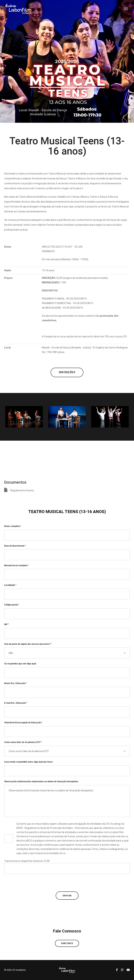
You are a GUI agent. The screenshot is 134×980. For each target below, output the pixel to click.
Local (7, 347)
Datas (7, 246)
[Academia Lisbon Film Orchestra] (18, 9)
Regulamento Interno (22, 490)
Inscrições (67, 372)
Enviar (67, 895)
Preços (8, 278)
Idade (7, 270)
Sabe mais (67, 943)
